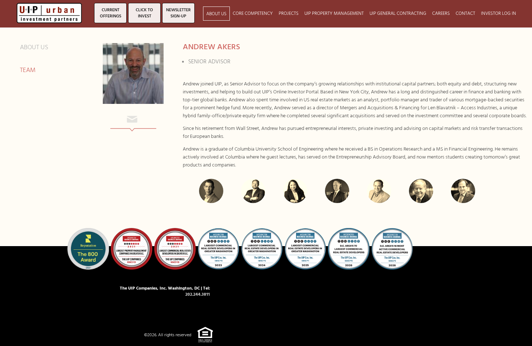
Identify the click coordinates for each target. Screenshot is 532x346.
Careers (441, 13)
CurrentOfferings (110, 13)
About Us (216, 13)
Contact (465, 13)
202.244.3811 (197, 294)
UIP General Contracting (398, 13)
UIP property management (334, 13)
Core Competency (253, 13)
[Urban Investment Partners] (49, 12)
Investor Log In (498, 13)
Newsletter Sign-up (178, 13)
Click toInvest (144, 13)
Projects (289, 13)
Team (27, 70)
